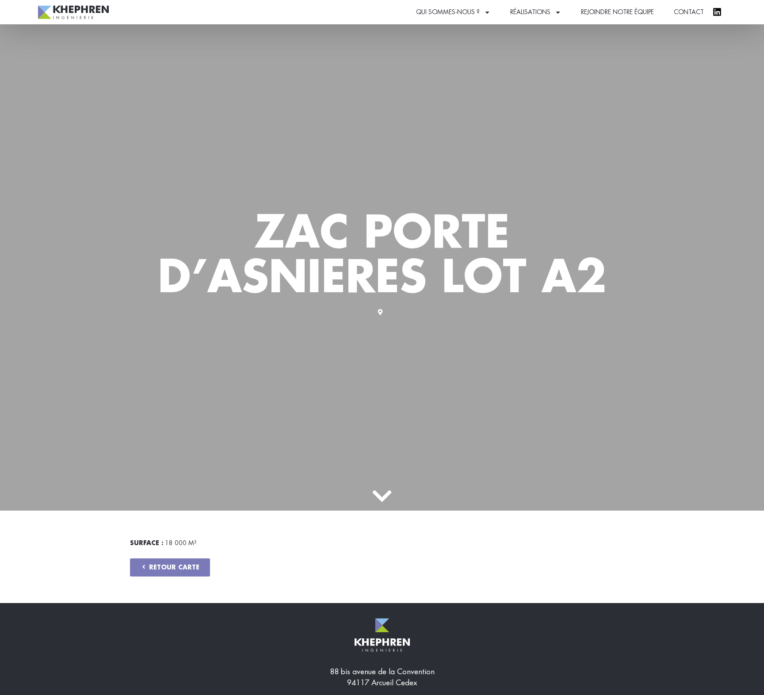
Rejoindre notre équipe (617, 12)
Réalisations (530, 12)
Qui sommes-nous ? (448, 12)
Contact (689, 12)
